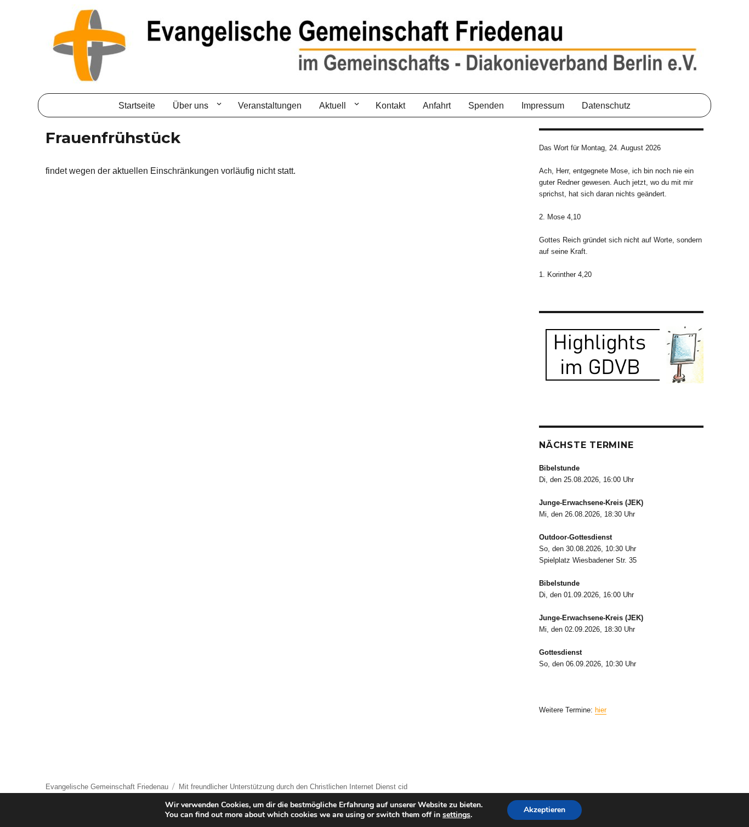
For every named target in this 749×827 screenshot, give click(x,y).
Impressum (542, 105)
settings (456, 815)
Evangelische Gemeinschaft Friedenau (107, 787)
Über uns (190, 105)
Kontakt (390, 105)
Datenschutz (606, 105)
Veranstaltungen (270, 105)
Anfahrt (437, 105)
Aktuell (332, 105)
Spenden (486, 105)
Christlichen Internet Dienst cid (358, 787)
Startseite (136, 105)
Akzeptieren (544, 810)
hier (600, 710)
